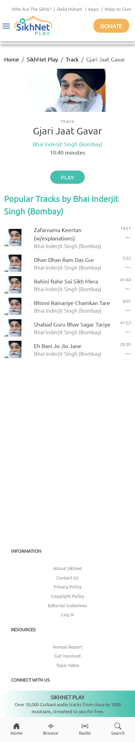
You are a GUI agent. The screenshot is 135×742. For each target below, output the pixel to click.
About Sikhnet (67, 568)
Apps (93, 9)
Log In (67, 614)
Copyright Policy (67, 596)
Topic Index (67, 665)
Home (11, 59)
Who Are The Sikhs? (31, 9)
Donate (111, 25)
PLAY (67, 177)
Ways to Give (118, 9)
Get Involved (67, 656)
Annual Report (67, 647)
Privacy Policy (67, 587)
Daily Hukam (69, 9)
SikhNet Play (42, 59)
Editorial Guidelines (67, 605)
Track (72, 59)
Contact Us (67, 577)
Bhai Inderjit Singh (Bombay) (67, 143)
